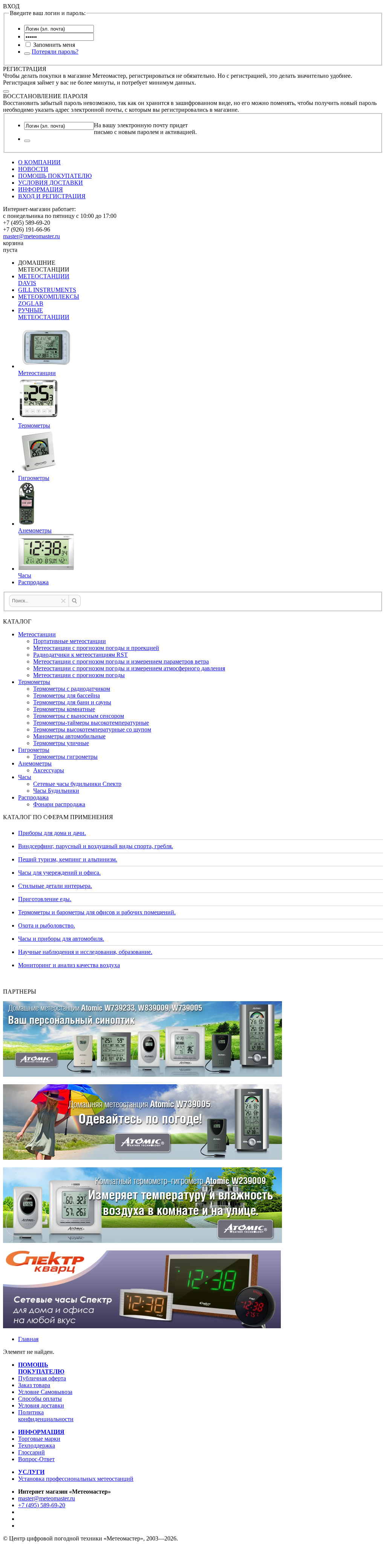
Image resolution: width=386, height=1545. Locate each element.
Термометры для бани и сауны (72, 702)
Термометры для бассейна (66, 695)
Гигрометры (33, 750)
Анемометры (35, 763)
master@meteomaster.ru (31, 236)
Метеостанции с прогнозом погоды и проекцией (96, 648)
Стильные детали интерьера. (55, 886)
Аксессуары (48, 770)
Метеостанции (37, 634)
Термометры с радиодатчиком (71, 688)
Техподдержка (36, 1445)
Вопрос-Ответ (36, 1459)
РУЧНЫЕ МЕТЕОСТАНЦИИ (43, 313)
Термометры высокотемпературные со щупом (92, 729)
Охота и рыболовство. (46, 925)
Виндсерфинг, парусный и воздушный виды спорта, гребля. (95, 846)
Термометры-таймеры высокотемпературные (91, 722)
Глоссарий (31, 1452)
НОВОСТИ (33, 169)
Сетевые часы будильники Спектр (77, 784)
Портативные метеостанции (69, 641)
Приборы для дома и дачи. (52, 833)
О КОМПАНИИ (39, 162)
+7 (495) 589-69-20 (41, 1505)
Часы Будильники (56, 790)
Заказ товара (34, 1385)
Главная (28, 1339)
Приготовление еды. (44, 899)
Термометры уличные (61, 743)
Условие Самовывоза (45, 1392)
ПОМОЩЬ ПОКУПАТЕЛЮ (55, 176)
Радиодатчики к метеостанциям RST (80, 654)
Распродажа (33, 797)
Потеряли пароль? (55, 51)
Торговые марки (39, 1438)
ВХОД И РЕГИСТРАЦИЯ (52, 196)
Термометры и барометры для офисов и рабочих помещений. (97, 912)
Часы (24, 777)
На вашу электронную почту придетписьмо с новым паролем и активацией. (145, 128)
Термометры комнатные (64, 709)
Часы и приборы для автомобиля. (61, 938)
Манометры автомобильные (69, 736)
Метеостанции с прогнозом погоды (79, 675)
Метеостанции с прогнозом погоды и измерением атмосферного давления (129, 668)
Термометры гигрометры (65, 756)
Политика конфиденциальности (46, 1415)
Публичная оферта (42, 1378)
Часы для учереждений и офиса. (59, 872)
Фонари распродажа (59, 804)
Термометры (34, 682)
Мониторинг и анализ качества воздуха (69, 965)
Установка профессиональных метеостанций (75, 1479)
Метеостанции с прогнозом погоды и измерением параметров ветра (121, 661)
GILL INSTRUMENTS (47, 290)
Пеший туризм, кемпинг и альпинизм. (67, 859)
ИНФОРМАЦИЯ (40, 189)
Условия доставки (41, 1405)
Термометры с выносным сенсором (78, 716)
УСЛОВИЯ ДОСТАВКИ (50, 182)
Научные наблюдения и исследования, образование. (85, 952)
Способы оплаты (40, 1398)
